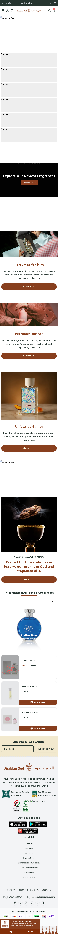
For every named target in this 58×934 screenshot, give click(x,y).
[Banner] (29, 60)
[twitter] (20, 903)
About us (29, 843)
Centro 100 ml (28, 660)
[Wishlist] (11, 10)
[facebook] (43, 903)
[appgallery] (27, 831)
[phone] (51, 3)
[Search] (49, 10)
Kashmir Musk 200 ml (31, 686)
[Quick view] (53, 601)
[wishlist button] (32, 650)
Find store (29, 848)
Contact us (29, 853)
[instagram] (15, 903)
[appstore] (18, 824)
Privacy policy (29, 877)
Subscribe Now (45, 748)
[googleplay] (38, 824)
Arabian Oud (40, 911)
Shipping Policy (29, 858)
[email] (55, 3)
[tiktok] (32, 903)
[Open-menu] (3, 10)
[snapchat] (26, 903)
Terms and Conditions (29, 868)
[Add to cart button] (25, 650)
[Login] (7, 10)
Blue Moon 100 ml (29, 635)
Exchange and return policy (29, 863)
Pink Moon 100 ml (30, 712)
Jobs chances (29, 873)
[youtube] (37, 903)
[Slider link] (29, 32)
